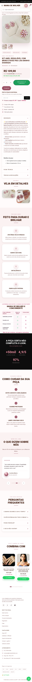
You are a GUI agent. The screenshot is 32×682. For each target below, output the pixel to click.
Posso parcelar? (9, 523)
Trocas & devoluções (11, 175)
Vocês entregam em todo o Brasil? (15, 517)
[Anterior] (8, 483)
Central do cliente (6, 643)
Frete (3, 623)
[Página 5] (16, 586)
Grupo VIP (4, 633)
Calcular (27, 97)
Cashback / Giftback (6, 635)
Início (3, 13)
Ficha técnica (8, 169)
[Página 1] (11, 586)
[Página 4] (15, 586)
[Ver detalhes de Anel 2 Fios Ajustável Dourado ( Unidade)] (9, 560)
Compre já (6, 88)
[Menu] (2, 5)
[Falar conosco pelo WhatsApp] (29, 679)
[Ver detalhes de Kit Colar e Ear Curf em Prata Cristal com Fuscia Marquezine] (23, 560)
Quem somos (5, 612)
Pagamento (4, 620)
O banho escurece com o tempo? (14, 511)
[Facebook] (7, 605)
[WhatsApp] (14, 605)
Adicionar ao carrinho (21, 82)
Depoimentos (5, 626)
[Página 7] (19, 586)
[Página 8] (20, 586)
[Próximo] (23, 483)
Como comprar (5, 615)
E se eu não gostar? (10, 528)
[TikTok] (11, 605)
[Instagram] (3, 605)
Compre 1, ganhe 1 (6, 641)
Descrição (7, 118)
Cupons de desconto (6, 638)
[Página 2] (12, 586)
